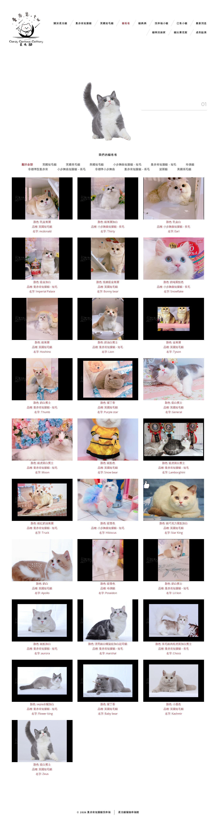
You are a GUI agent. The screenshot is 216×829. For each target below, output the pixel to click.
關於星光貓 (60, 23)
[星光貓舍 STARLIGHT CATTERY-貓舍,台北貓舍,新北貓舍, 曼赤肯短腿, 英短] (26, 29)
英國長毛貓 (73, 164)
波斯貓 (163, 169)
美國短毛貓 (97, 164)
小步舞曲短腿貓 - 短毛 (127, 164)
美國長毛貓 (184, 169)
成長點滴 (201, 32)
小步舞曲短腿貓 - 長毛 (71, 169)
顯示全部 (27, 164)
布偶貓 (190, 164)
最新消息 (201, 23)
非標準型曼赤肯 (38, 169)
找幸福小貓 (162, 23)
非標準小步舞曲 (105, 169)
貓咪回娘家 (159, 32)
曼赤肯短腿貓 (84, 23)
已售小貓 (182, 23)
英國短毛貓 (107, 23)
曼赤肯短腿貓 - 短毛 (163, 164)
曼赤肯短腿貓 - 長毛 (137, 169)
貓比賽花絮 (181, 32)
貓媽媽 (142, 23)
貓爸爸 (126, 23)
